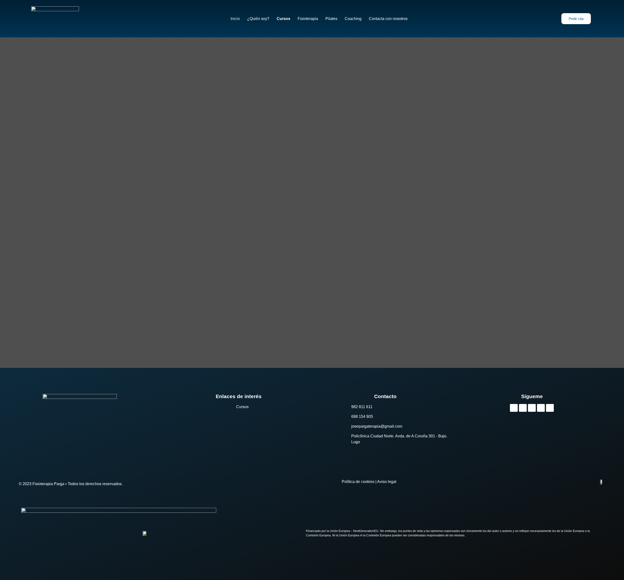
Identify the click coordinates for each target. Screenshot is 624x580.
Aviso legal (386, 482)
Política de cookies (358, 482)
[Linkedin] (550, 408)
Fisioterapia (308, 19)
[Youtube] (532, 408)
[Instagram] (523, 408)
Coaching (353, 19)
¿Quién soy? (258, 19)
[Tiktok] (514, 408)
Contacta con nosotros (388, 19)
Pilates (331, 19)
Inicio (235, 19)
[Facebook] (541, 408)
